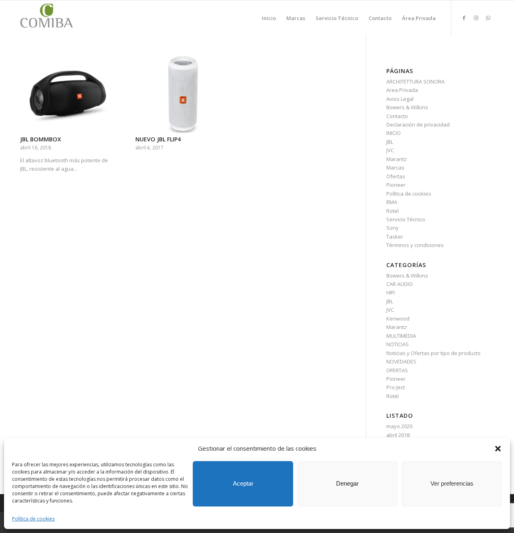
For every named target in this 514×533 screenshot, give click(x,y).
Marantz (396, 159)
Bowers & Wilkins (407, 107)
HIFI (390, 292)
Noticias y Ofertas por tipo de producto (433, 353)
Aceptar (243, 483)
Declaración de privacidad (418, 124)
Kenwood (398, 318)
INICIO (393, 133)
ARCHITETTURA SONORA (415, 81)
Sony (392, 227)
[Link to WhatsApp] (488, 18)
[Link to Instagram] (476, 18)
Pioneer (396, 184)
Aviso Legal (400, 98)
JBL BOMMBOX (40, 139)
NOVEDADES (401, 361)
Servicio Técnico (405, 219)
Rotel (392, 210)
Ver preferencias (451, 483)
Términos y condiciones (415, 245)
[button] (498, 449)
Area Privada (402, 90)
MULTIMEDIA (401, 335)
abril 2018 (398, 435)
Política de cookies (33, 518)
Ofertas (395, 176)
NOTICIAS (397, 344)
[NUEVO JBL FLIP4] (183, 94)
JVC (390, 150)
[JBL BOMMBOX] (68, 94)
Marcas (395, 167)
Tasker (394, 236)
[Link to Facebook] (464, 18)
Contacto (397, 116)
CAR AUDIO (399, 284)
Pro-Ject (395, 387)
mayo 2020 (399, 426)
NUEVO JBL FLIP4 (158, 139)
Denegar (347, 483)
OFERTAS (397, 370)
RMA (391, 202)
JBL (389, 141)
